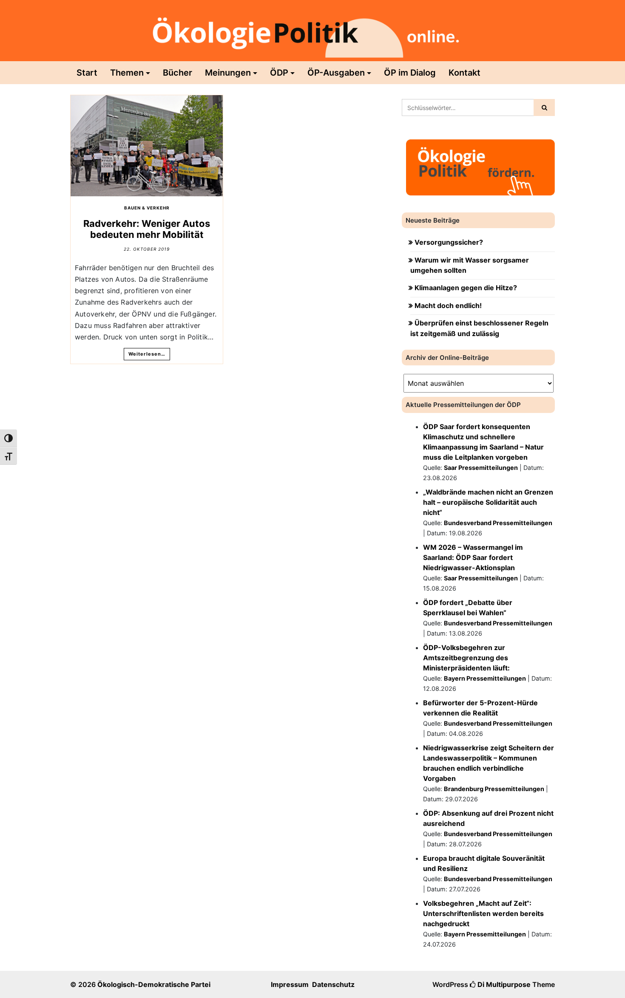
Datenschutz (333, 984)
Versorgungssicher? (449, 242)
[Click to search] (544, 107)
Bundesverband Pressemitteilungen (498, 522)
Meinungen (228, 73)
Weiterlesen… (146, 354)
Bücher (177, 73)
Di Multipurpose (503, 984)
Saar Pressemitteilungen (481, 467)
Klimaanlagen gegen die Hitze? (466, 287)
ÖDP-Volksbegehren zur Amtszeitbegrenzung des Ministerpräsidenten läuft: (466, 657)
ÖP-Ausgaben (336, 73)
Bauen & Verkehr (147, 207)
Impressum (290, 984)
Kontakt (464, 73)
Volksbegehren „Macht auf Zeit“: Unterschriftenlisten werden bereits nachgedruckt (483, 913)
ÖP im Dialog (410, 73)
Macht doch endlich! (448, 305)
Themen (127, 73)
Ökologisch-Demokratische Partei (153, 984)
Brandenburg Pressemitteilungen (494, 788)
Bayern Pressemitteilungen (485, 678)
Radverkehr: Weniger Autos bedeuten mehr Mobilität (146, 229)
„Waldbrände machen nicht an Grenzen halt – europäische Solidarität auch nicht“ (488, 502)
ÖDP (279, 73)
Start (87, 73)
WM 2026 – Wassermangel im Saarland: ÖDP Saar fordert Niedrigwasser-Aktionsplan (473, 557)
